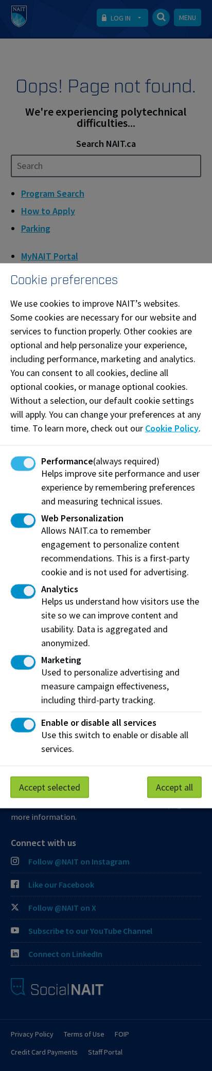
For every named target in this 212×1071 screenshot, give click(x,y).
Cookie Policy (172, 428)
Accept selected (49, 787)
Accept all (174, 787)
